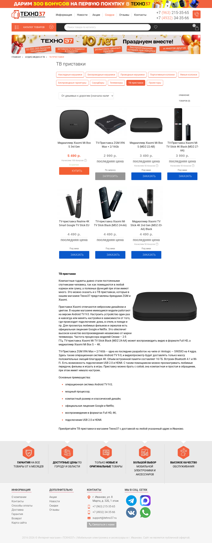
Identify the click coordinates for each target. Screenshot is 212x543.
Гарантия (17, 514)
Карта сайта (19, 522)
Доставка (18, 509)
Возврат (17, 518)
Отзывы (54, 509)
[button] (64, 15)
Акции (53, 497)
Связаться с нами (103, 524)
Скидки (53, 505)
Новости (54, 501)
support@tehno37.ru (105, 517)
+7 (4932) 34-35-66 (104, 512)
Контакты (18, 501)
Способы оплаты (22, 505)
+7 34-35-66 (172, 18)
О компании (19, 497)
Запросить (110, 176)
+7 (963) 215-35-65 (104, 506)
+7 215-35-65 (172, 12)
